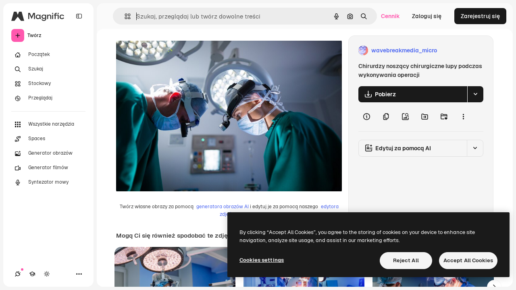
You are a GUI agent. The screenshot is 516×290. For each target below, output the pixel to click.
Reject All (406, 260)
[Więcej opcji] (463, 117)
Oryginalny (171, 50)
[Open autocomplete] (124, 16)
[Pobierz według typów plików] (475, 94)
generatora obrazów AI (222, 206)
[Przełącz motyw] (46, 273)
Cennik (390, 16)
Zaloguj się (426, 16)
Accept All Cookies (468, 260)
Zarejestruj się (480, 16)
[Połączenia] (17, 273)
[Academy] (32, 273)
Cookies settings (261, 260)
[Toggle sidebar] (79, 16)
